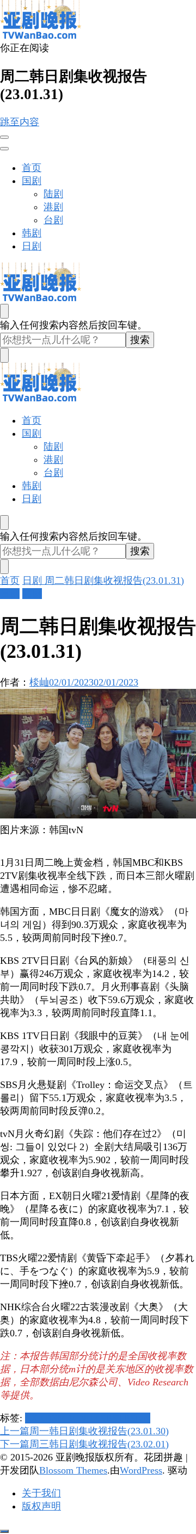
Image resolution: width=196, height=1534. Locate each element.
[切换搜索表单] (4, 311)
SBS (109, 1418)
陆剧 (53, 193)
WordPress (141, 1470)
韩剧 (31, 233)
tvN (143, 1418)
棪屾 (39, 682)
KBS (47, 1418)
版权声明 (41, 1506)
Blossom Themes (73, 1470)
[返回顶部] (4, 1531)
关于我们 (41, 1493)
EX (31, 1418)
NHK (89, 1418)
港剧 (53, 206)
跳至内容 (19, 122)
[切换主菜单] (4, 137)
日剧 (31, 246)
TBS (127, 1418)
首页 (31, 167)
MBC (68, 1418)
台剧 (53, 220)
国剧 (31, 180)
